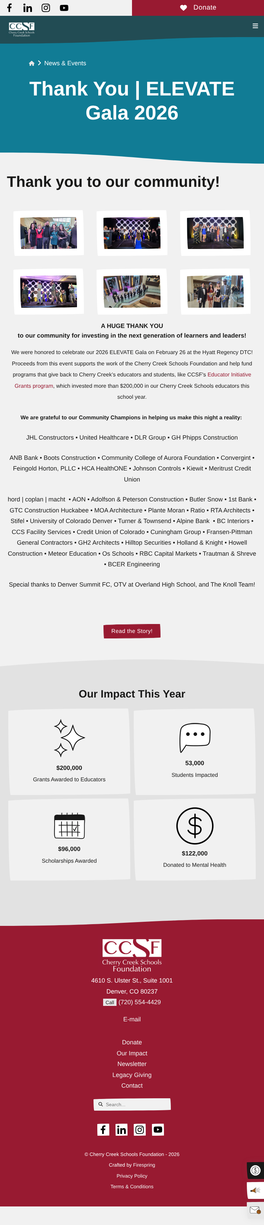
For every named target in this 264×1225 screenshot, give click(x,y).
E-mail (132, 1019)
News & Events (65, 63)
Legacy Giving (132, 1074)
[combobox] (132, 1104)
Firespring (144, 1165)
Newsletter (131, 1063)
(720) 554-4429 (140, 1002)
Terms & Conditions (132, 1187)
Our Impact (132, 1053)
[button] (255, 26)
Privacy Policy (132, 1176)
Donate (205, 7)
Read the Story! (132, 631)
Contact (132, 1085)
